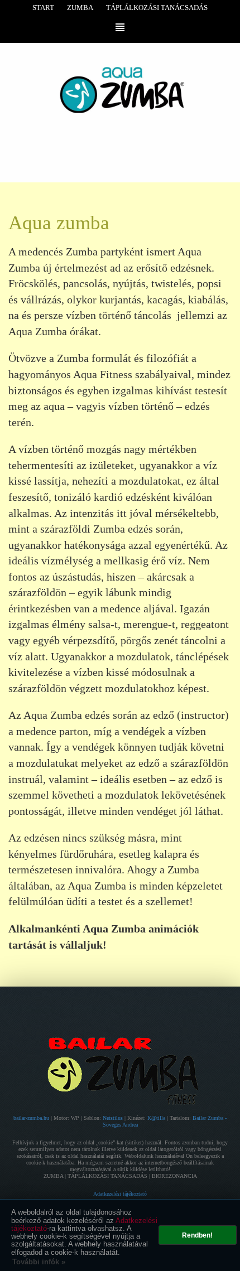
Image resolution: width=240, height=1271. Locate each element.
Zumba (80, 7)
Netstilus (113, 1118)
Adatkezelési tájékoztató (120, 1194)
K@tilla (157, 1118)
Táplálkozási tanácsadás (157, 7)
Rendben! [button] (197, 1235)
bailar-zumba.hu (32, 1118)
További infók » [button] (38, 1262)
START (43, 7)
